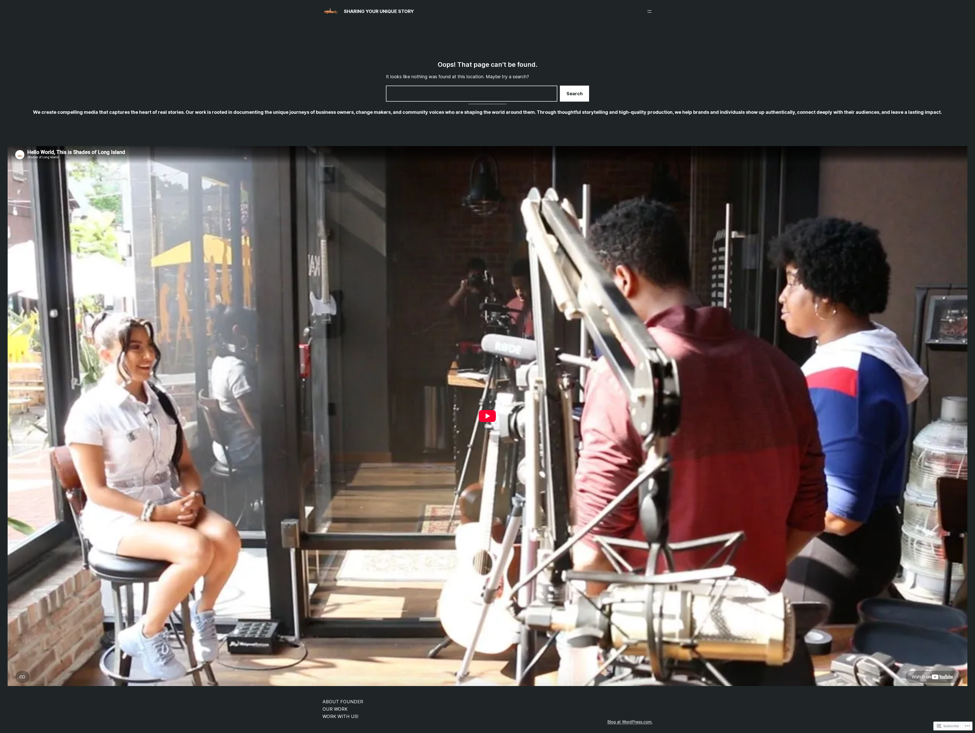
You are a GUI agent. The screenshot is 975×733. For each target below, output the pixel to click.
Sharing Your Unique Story (379, 11)
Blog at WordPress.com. (630, 721)
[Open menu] (649, 11)
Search (574, 93)
